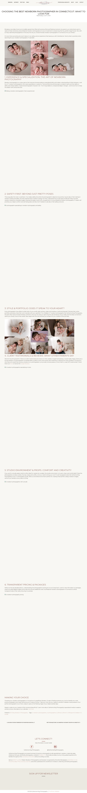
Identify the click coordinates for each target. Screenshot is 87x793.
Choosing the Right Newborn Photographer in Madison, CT (21, 722)
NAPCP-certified (17, 760)
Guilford (58, 712)
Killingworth (71, 712)
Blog (77, 2)
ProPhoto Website (54, 791)
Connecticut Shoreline (28, 756)
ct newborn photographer (39, 712)
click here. (31, 709)
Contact (81, 2)
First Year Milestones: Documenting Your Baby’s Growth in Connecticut (63, 722)
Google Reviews (25, 363)
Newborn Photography (21, 712)
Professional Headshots (63, 2)
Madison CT (78, 712)
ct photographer (51, 712)
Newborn (10, 2)
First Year (22, 2)
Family (27, 2)
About (72, 2)
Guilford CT (64, 712)
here (11, 363)
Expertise (28, 761)
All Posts (12, 712)
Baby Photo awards (19, 761)
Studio (6, 714)
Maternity (16, 2)
